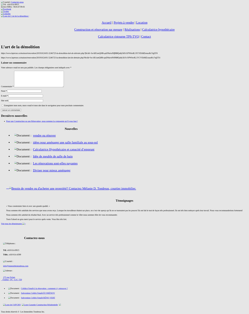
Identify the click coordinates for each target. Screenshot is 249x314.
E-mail (4, 96)
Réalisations (132, 29)
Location (141, 22)
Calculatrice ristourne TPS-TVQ (118, 36)
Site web (4, 100)
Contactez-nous (17, 2)
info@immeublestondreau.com (15, 266)
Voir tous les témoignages (11, 224)
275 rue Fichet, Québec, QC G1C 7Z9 (11, 278)
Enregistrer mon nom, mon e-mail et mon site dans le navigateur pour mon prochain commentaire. (44, 105)
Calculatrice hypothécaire (158, 29)
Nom (4, 91)
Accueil (107, 22)
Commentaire (7, 86)
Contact (146, 36)
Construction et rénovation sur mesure (98, 29)
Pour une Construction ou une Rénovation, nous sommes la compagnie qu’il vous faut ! (42, 121)
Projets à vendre (124, 22)
